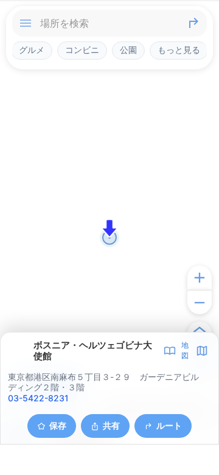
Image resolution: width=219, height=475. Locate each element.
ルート (169, 425)
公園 (128, 50)
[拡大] (199, 278)
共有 (111, 425)
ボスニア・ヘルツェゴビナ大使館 (92, 351)
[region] (109, 237)
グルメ (31, 50)
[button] (109, 228)
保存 (57, 425)
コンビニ (82, 50)
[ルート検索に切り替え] (193, 23)
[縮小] (199, 302)
